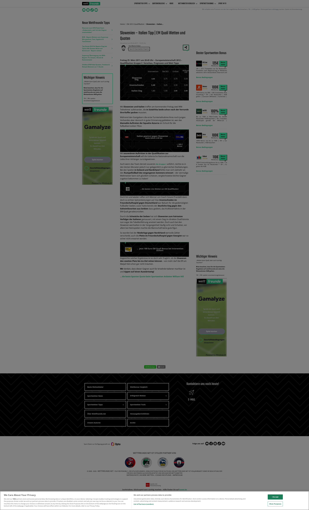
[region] (154, 500)
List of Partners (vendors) (144, 504)
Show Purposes (275, 504)
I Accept (275, 497)
